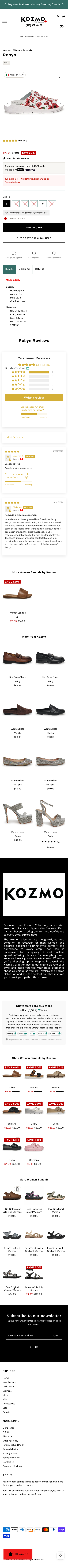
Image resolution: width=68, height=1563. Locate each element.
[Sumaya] (56, 1074)
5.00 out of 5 (43, 365)
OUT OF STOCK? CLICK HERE (34, 238)
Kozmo (7, 50)
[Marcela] (34, 1074)
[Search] (58, 16)
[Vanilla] (17, 709)
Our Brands (8, 1427)
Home (22, 37)
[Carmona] (34, 1147)
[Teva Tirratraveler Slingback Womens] (34, 1235)
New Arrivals (9, 1382)
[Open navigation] (10, 21)
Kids (5, 1399)
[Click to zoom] (59, 77)
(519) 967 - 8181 (34, 24)
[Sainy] (17, 658)
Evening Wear (25, 958)
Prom (7, 958)
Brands (6, 1412)
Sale (5, 1407)
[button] (10, 140)
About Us (7, 1436)
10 (52, 203)
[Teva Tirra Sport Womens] (56, 1196)
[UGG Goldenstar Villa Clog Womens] (12, 1196)
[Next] (62, 4)
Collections (8, 1386)
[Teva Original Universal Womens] (12, 1274)
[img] (12, 451)
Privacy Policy (10, 1453)
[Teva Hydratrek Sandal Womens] (34, 1196)
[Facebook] (31, 1348)
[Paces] (17, 812)
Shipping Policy (10, 1440)
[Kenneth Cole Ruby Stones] (34, 1274)
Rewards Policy (10, 1449)
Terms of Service (11, 1457)
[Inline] (17, 593)
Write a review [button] (34, 397)
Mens (5, 1395)
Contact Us (8, 1461)
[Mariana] (17, 761)
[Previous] (5, 4)
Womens (7, 1390)
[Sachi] (50, 812)
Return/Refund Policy (13, 1444)
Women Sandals (33, 37)
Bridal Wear (44, 958)
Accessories (9, 1403)
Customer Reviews (12, 1466)
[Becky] (34, 1110)
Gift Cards (8, 1432)
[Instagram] (36, 1348)
